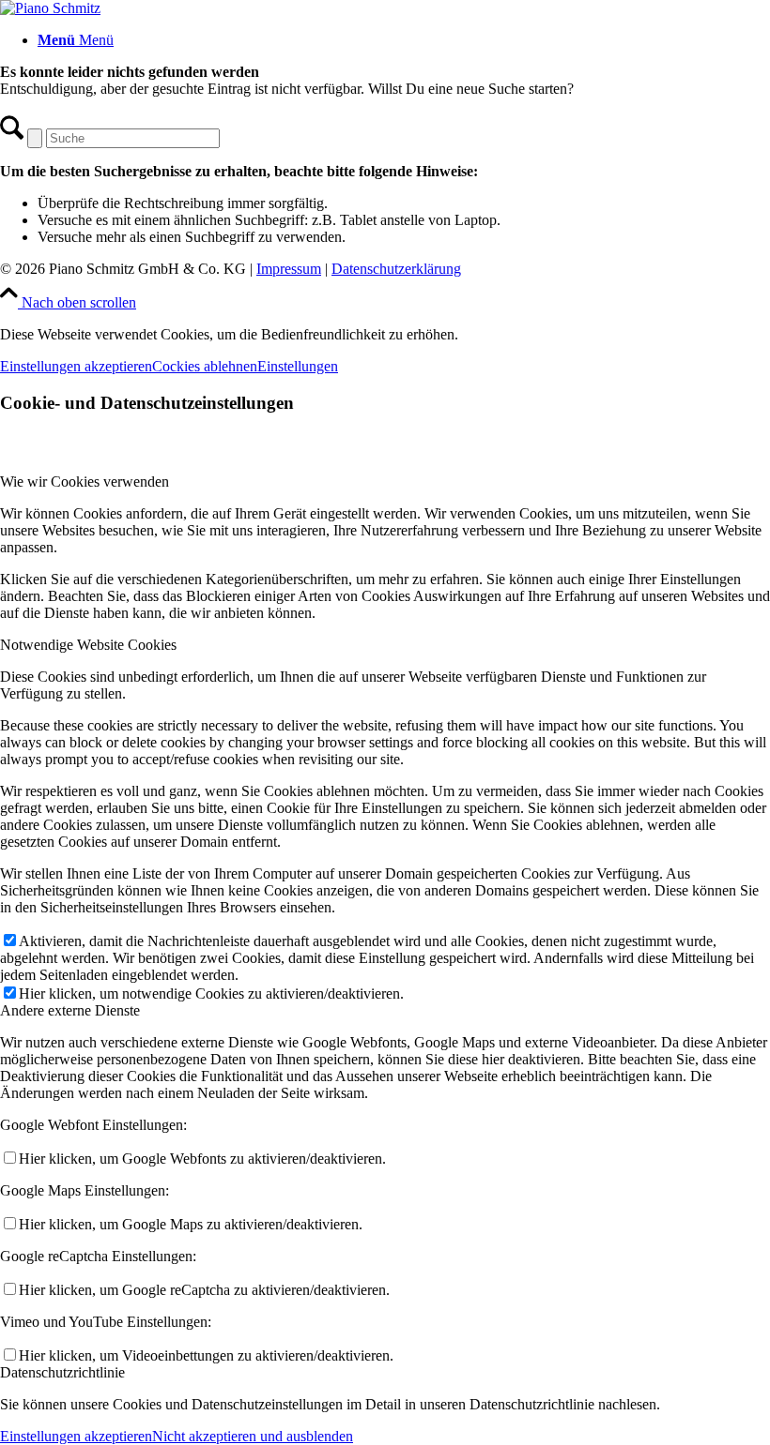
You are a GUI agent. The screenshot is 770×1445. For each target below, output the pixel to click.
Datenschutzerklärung (396, 269)
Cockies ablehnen (204, 366)
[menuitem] (404, 40)
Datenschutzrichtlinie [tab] (62, 1372)
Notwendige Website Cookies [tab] (88, 645)
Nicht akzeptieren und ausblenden (252, 1436)
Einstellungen (297, 366)
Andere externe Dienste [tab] (70, 1010)
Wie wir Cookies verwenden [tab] (84, 481)
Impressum (288, 269)
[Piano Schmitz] (50, 8)
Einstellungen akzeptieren (76, 366)
